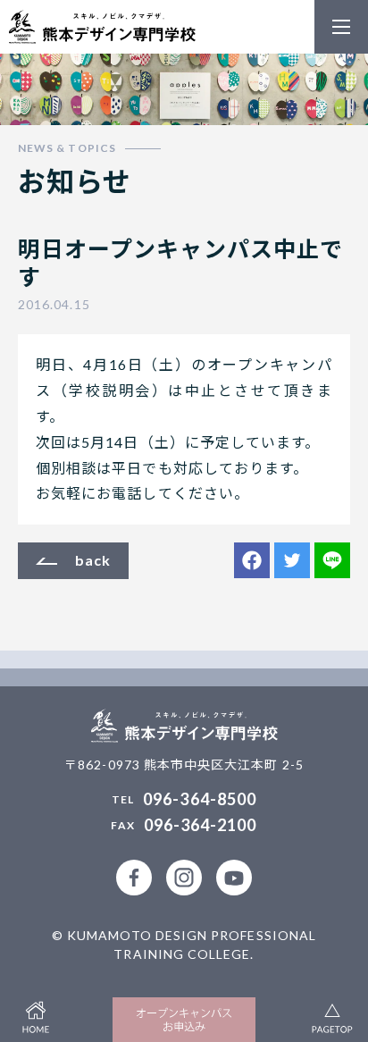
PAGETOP (332, 1015)
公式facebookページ (134, 877)
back (93, 559)
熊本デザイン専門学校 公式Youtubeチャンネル (234, 877)
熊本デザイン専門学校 (102, 27)
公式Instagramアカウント (184, 877)
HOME (36, 1015)
